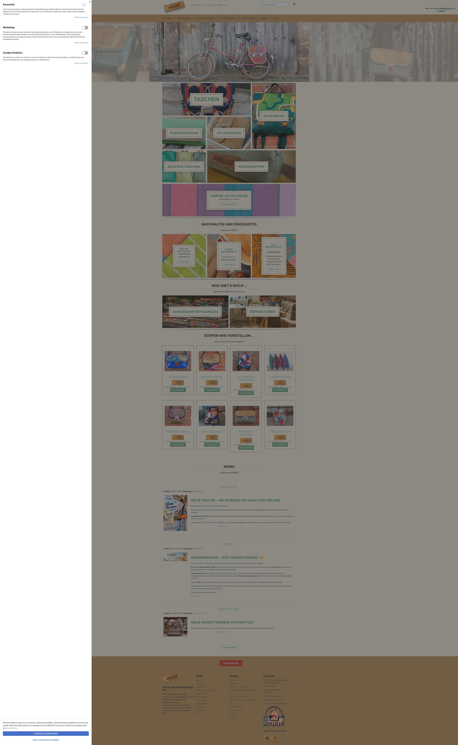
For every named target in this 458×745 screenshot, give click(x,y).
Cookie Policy (11, 728)
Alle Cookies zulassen (46, 740)
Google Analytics (85, 53)
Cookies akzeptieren (46, 733)
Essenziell (85, 4)
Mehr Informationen (81, 17)
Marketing (85, 27)
